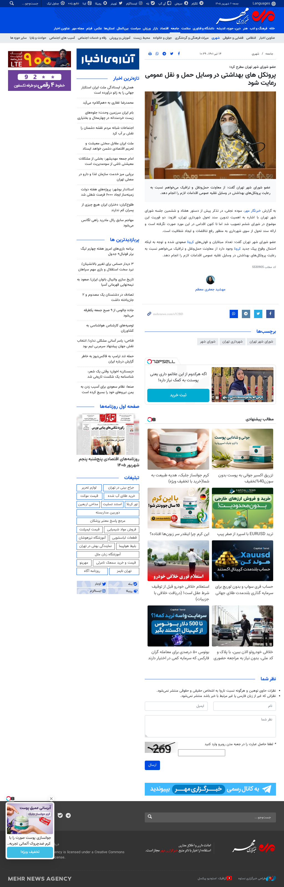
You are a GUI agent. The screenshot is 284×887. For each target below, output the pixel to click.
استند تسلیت (112, 504)
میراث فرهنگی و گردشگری (192, 37)
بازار (155, 28)
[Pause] (217, 397)
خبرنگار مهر (253, 211)
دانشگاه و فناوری (203, 28)
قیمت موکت (89, 496)
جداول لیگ (53, 4)
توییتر (114, 4)
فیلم (89, 28)
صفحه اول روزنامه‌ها (119, 406)
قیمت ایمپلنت (89, 529)
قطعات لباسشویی (124, 538)
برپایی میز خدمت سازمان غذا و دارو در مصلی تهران (106, 177)
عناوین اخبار (267, 37)
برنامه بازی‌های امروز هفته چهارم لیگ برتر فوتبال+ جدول (107, 251)
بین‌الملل (122, 28)
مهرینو (84, 563)
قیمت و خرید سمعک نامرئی (116, 563)
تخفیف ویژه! (30, 852)
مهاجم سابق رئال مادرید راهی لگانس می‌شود (107, 223)
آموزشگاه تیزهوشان (92, 538)
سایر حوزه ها (18, 37)
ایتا (85, 4)
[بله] (60, 816)
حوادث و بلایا (38, 37)
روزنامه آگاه (92, 571)
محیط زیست (141, 37)
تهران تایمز (124, 571)
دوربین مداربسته (108, 512)
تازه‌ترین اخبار (126, 78)
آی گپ (162, 4)
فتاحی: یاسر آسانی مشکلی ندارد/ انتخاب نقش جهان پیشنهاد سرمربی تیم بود (105, 343)
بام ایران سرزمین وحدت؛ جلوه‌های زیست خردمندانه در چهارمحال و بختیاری (105, 115)
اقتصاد (164, 28)
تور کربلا (132, 504)
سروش (179, 4)
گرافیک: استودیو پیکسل (212, 878)
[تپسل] (149, 361)
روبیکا (98, 4)
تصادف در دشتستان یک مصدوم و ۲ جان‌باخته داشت (108, 297)
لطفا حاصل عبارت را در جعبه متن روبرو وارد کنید (240, 744)
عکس (98, 28)
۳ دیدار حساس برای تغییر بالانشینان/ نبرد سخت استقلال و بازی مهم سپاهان (106, 266)
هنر (245, 28)
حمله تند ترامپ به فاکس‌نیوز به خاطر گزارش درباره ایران (108, 359)
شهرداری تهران (232, 341)
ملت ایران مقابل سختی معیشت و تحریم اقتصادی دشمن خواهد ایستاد (108, 146)
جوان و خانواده (162, 37)
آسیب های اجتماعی (62, 37)
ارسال (152, 765)
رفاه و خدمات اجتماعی (92, 37)
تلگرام (195, 4)
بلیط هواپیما (127, 546)
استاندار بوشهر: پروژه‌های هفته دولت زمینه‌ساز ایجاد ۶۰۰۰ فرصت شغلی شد (107, 192)
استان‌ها (109, 28)
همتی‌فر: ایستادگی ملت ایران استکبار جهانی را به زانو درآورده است (107, 90)
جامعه (175, 28)
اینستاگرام (132, 4)
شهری (216, 37)
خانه (272, 28)
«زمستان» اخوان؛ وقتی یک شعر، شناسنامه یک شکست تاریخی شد (110, 374)
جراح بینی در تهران (121, 487)
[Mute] (225, 397)
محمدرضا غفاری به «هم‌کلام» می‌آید (108, 103)
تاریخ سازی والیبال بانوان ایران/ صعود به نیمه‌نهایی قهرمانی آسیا (105, 282)
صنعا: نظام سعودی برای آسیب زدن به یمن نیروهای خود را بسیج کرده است (107, 389)
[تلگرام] (68, 816)
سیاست (136, 28)
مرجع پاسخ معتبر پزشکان (107, 521)
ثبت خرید (178, 395)
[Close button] (51, 798)
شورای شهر (207, 341)
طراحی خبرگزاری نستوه (252, 878)
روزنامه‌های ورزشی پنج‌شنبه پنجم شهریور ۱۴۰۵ (111, 462)
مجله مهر (78, 28)
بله (148, 4)
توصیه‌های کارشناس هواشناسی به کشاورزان (110, 328)
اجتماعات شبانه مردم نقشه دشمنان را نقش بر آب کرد (107, 130)
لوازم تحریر (89, 487)
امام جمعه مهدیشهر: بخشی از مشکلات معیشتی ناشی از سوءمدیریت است (106, 161)
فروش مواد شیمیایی (121, 529)
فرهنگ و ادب (258, 28)
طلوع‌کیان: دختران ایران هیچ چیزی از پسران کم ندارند (108, 207)
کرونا (190, 242)
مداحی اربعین (88, 504)
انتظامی (251, 37)
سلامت (186, 28)
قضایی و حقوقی (233, 37)
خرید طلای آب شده (121, 496)
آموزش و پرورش (120, 37)
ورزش (147, 28)
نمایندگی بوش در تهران (95, 546)
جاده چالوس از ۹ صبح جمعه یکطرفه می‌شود (109, 313)
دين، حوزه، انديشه (229, 28)
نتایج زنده (74, 3)
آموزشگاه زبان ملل (108, 554)
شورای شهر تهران (261, 341)
